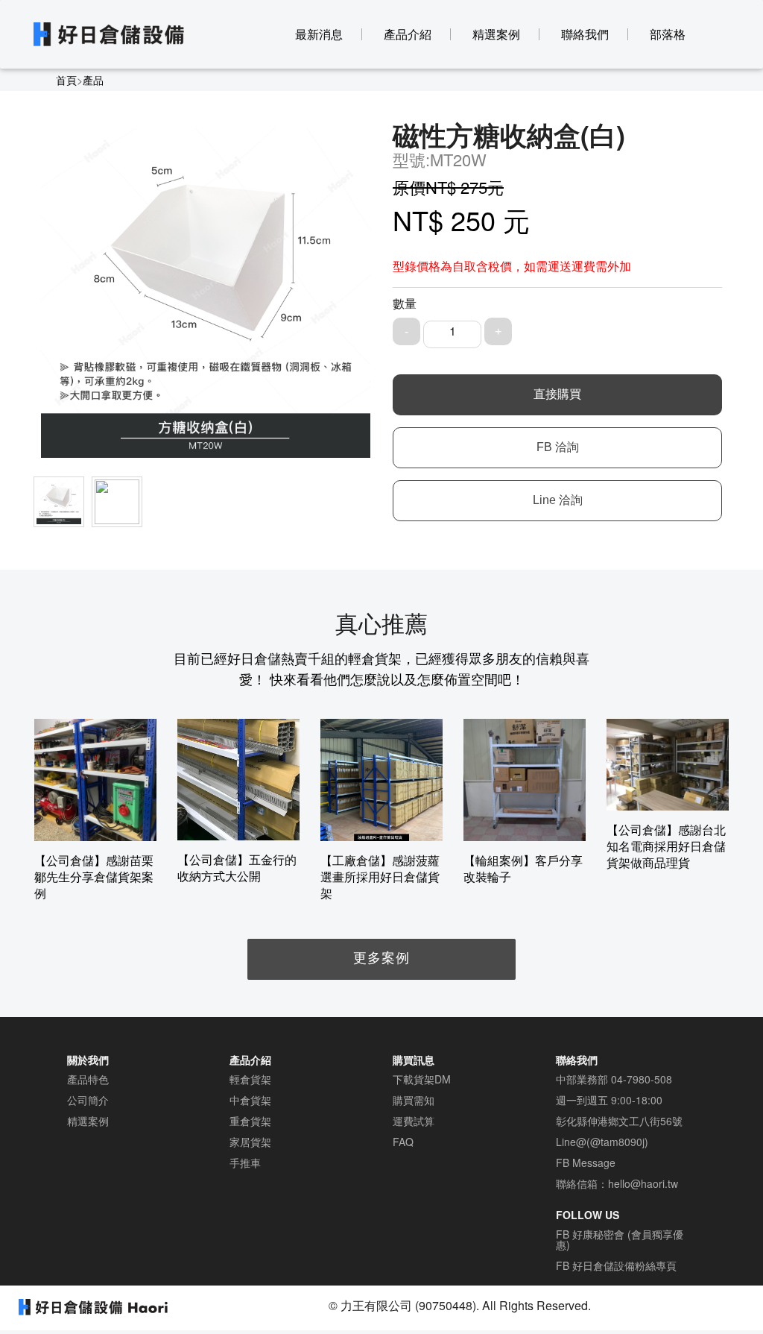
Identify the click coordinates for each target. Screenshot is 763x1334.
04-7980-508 (641, 1079)
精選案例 (496, 34)
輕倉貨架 (250, 1079)
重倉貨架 (250, 1120)
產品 (93, 80)
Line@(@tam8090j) (602, 1141)
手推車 (245, 1162)
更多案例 (381, 956)
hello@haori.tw (643, 1183)
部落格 (668, 34)
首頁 (66, 80)
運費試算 (413, 1120)
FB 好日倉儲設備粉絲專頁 (616, 1265)
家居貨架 (250, 1141)
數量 (405, 303)
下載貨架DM (422, 1079)
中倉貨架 (250, 1099)
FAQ (403, 1141)
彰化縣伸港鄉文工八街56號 (619, 1120)
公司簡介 (88, 1099)
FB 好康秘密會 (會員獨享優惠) (619, 1239)
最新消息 (319, 34)
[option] (95, 810)
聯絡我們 (585, 34)
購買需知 (413, 1099)
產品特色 (88, 1079)
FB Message (585, 1162)
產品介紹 (407, 34)
